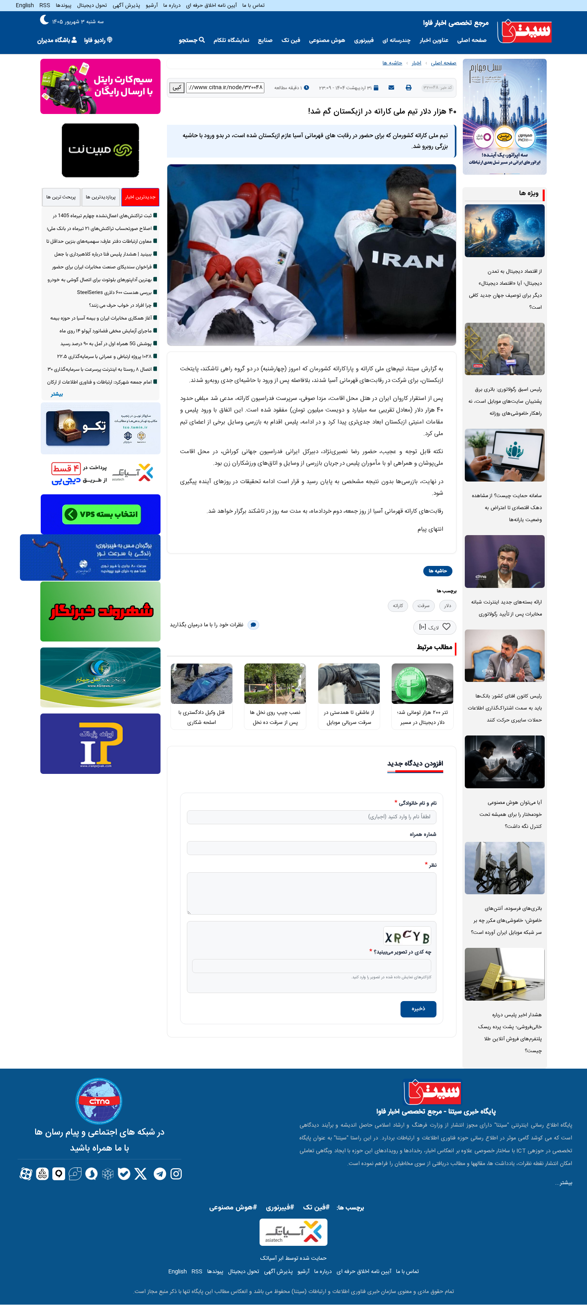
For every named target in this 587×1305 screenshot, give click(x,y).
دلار (447, 606)
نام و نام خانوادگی (417, 804)
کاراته (398, 606)
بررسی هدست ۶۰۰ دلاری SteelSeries (114, 293)
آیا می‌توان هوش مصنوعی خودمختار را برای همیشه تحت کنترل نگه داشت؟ (511, 815)
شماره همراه (423, 835)
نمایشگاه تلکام (231, 40)
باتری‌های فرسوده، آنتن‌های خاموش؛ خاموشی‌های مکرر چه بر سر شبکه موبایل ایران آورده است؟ (506, 921)
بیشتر (57, 394)
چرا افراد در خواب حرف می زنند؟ (120, 306)
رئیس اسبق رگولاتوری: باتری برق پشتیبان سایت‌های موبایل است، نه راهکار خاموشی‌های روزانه (505, 402)
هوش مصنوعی (327, 40)
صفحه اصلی (472, 40)
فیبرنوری (364, 40)
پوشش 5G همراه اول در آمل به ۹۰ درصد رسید (106, 344)
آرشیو (152, 5)
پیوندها (63, 5)
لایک (433, 628)
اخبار (416, 63)
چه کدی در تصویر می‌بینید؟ (402, 953)
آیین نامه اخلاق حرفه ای (211, 5)
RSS (45, 5)
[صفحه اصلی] (524, 31)
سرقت (424, 606)
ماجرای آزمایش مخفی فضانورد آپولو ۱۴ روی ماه (105, 331)
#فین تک (316, 1207)
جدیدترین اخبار (140, 197)
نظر (432, 866)
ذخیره (418, 1009)
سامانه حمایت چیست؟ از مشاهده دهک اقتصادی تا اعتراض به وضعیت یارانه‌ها (507, 508)
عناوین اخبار (434, 40)
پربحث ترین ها (61, 197)
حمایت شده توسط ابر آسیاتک (293, 1258)
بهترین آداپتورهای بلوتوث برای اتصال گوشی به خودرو (100, 280)
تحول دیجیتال (92, 5)
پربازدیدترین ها (101, 197)
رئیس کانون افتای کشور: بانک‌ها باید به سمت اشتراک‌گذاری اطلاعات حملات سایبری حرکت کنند (505, 708)
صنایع (265, 40)
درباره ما (171, 5)
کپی (177, 87)
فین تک (291, 40)
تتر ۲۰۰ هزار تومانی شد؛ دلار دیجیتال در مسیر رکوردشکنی (422, 722)
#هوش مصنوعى (233, 1207)
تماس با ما (253, 5)
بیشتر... (563, 1183)
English (25, 5)
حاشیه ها (392, 63)
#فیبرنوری (280, 1207)
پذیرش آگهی (126, 5)
